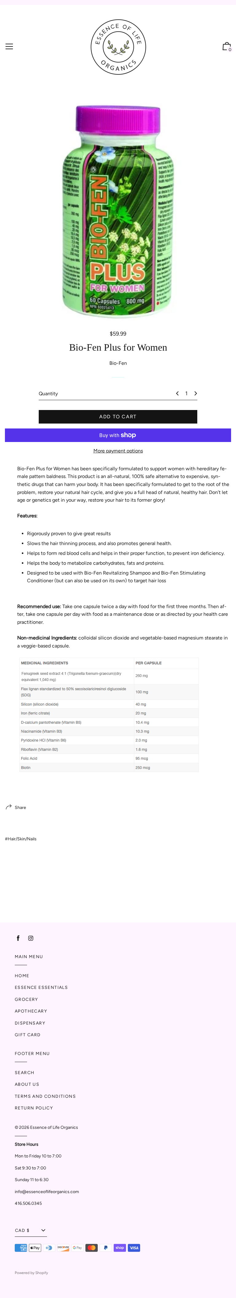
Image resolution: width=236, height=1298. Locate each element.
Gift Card (28, 1034)
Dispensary (30, 1023)
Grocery (26, 999)
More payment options (118, 451)
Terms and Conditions (45, 1096)
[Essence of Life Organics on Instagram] (30, 938)
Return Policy (34, 1108)
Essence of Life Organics (54, 1127)
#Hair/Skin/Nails (21, 839)
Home (22, 975)
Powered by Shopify (31, 1273)
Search (24, 1072)
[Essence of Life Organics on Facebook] (18, 938)
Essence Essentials (41, 987)
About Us (27, 1084)
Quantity (48, 393)
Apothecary (31, 1011)
